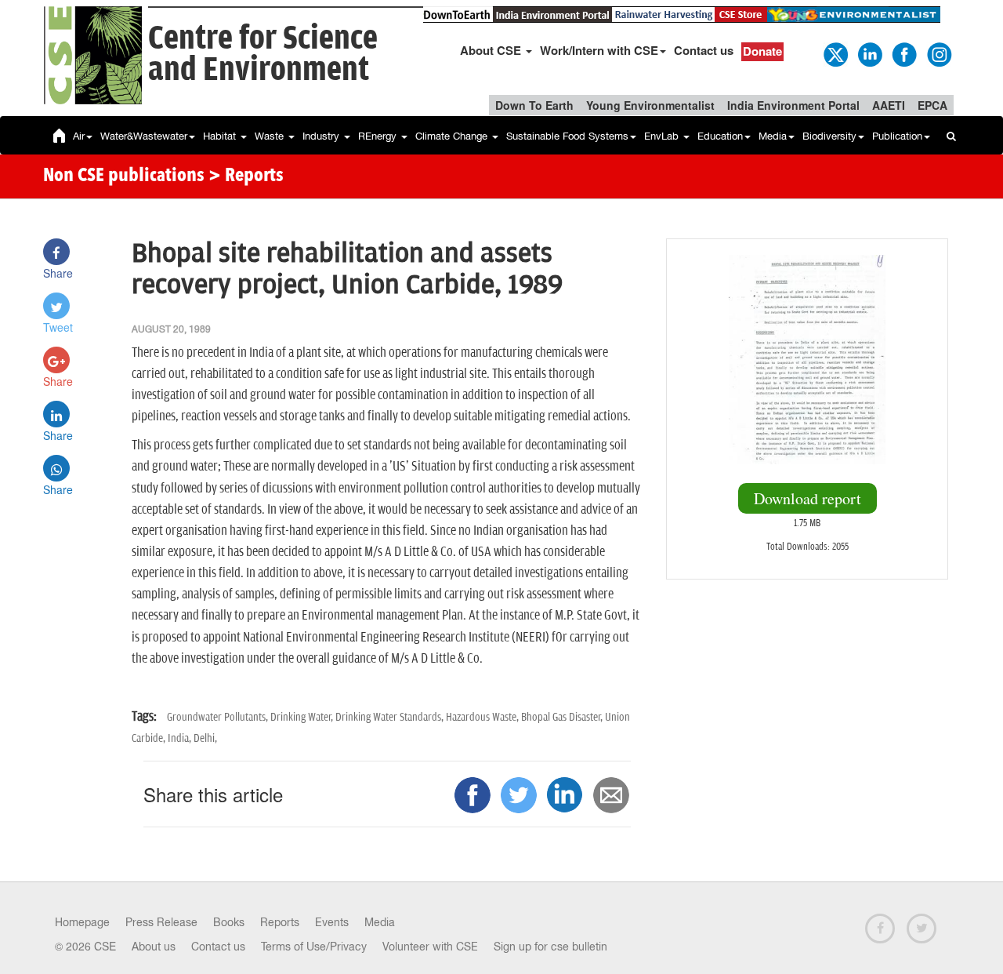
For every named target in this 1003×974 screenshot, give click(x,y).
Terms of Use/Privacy (314, 946)
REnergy (379, 136)
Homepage (82, 922)
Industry (322, 136)
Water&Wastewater (143, 136)
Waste (271, 136)
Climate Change (453, 136)
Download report (807, 498)
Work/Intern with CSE (599, 50)
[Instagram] (938, 53)
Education (720, 136)
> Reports (246, 176)
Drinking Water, (302, 717)
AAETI (888, 105)
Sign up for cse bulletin (550, 946)
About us (154, 946)
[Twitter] (834, 53)
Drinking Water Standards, (390, 717)
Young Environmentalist (650, 105)
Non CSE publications (124, 176)
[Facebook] (903, 53)
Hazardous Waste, (483, 717)
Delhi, (205, 738)
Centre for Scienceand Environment (263, 54)
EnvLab (663, 136)
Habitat (221, 136)
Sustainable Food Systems (567, 136)
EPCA (932, 105)
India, (181, 738)
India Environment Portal (793, 105)
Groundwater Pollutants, (218, 717)
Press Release (161, 922)
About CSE (492, 50)
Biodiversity (829, 136)
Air (79, 136)
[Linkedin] (869, 53)
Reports (279, 922)
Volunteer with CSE (430, 946)
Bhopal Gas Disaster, (563, 717)
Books (228, 922)
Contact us (703, 50)
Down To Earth (534, 105)
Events (332, 922)
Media (773, 136)
